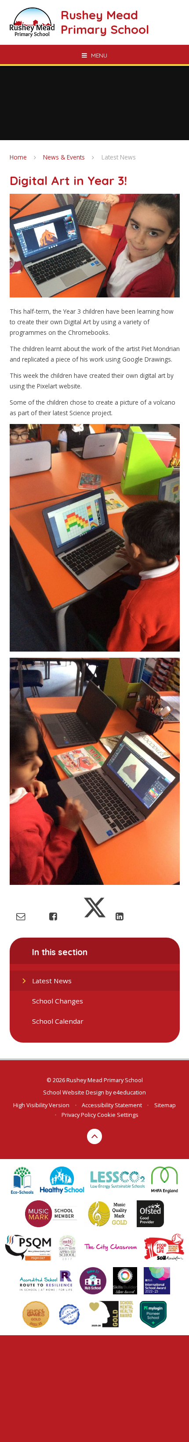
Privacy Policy (79, 1115)
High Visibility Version (41, 1105)
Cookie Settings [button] (117, 1115)
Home (18, 157)
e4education (129, 1092)
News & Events (64, 157)
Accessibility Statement (112, 1105)
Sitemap (165, 1105)
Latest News (119, 157)
